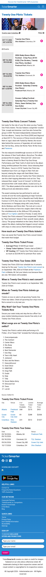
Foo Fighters (13, 214)
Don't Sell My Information (10, 521)
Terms (4, 517)
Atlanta (4, 410)
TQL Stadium (36, 439)
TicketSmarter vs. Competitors (12, 502)
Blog (3, 509)
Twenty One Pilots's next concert (30, 267)
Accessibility (6, 524)
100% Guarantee (7, 492)
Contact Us (5, 488)
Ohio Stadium (14, 421)
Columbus (5, 420)
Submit (5, 553)
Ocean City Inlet (14, 416)
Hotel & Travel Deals (8, 505)
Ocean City (4, 416)
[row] (23, 41)
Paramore (8, 148)
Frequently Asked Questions (11, 490)
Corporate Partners (8, 500)
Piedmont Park (36, 434)
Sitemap (4, 526)
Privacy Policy (6, 519)
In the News (6, 507)
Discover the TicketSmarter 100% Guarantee (23, 2)
